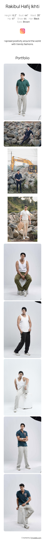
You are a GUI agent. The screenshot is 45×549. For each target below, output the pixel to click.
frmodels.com (35, 538)
